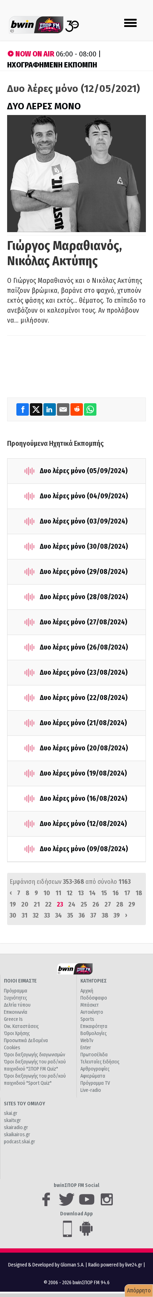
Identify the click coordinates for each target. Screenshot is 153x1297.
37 (93, 915)
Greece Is (13, 1019)
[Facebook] (23, 409)
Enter (85, 1048)
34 (58, 915)
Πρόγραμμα (15, 991)
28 (119, 904)
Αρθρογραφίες (95, 1069)
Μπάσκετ (89, 1005)
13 (81, 893)
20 (24, 904)
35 (70, 915)
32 (36, 915)
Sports (87, 1019)
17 (127, 893)
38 (105, 915)
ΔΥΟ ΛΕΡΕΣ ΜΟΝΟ (44, 106)
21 (37, 904)
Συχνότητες (15, 998)
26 (96, 904)
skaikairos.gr (17, 1135)
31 (24, 915)
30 (13, 915)
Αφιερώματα (92, 1076)
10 (46, 893)
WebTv (86, 1041)
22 (48, 904)
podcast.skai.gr (19, 1142)
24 (71, 904)
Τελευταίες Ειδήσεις (100, 1062)
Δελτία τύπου (17, 1005)
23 (60, 904)
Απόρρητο (139, 1290)
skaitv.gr (12, 1120)
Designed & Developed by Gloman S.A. (46, 1265)
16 (115, 893)
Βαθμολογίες (93, 1033)
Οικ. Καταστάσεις (21, 1026)
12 (70, 893)
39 (117, 915)
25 (84, 904)
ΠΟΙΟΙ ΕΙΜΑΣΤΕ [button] (20, 981)
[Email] (63, 409)
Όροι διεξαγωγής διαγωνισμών (34, 1055)
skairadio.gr (16, 1127)
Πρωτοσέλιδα (94, 1055)
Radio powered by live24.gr (115, 1265)
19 (13, 904)
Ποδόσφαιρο (93, 998)
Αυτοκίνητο (91, 1012)
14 (92, 893)
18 (139, 893)
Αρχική (86, 991)
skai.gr (10, 1113)
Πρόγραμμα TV (95, 1083)
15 (104, 893)
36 (82, 915)
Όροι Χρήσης (17, 1033)
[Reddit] (77, 409)
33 (47, 915)
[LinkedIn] (50, 409)
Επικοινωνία (15, 1012)
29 (131, 904)
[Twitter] (36, 409)
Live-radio (90, 1090)
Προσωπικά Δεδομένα (26, 1041)
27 (108, 904)
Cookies (12, 1048)
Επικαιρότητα (93, 1026)
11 (58, 893)
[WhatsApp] (90, 409)
